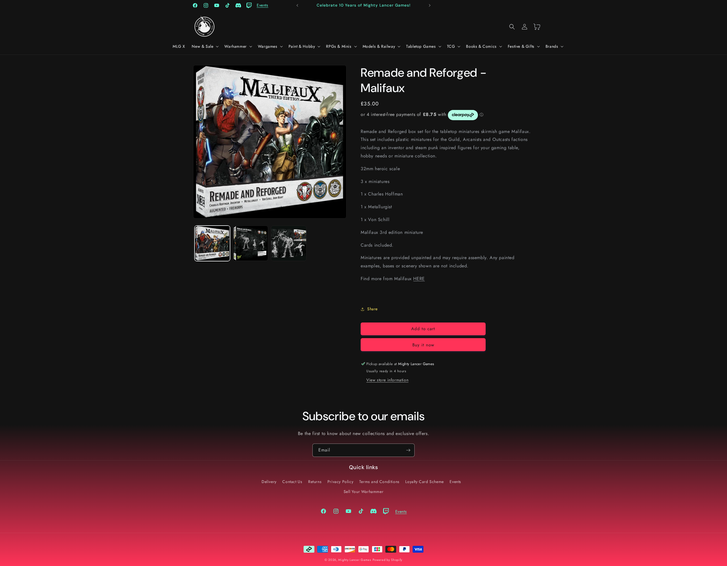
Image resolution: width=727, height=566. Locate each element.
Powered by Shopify (388, 559)
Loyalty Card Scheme (424, 481)
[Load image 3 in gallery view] (288, 243)
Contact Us (292, 481)
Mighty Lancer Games (354, 559)
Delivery (269, 481)
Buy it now (423, 345)
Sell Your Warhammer (363, 491)
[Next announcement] (429, 5)
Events (455, 481)
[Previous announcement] (297, 5)
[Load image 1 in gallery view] (212, 243)
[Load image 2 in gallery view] (250, 243)
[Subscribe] (408, 450)
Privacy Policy (340, 481)
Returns (314, 481)
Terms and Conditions (379, 481)
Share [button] (372, 309)
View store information (387, 380)
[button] (204, 46)
